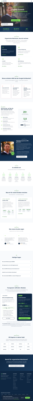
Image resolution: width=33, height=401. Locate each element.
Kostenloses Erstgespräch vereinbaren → (16, 365)
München (12, 346)
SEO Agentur (15, 375)
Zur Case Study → (4, 216)
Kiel (20, 349)
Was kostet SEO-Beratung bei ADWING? (8, 261)
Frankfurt (4, 346)
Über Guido (28, 376)
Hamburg (20, 343)
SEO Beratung (15, 380)
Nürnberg (4, 349)
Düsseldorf (20, 346)
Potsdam (12, 343)
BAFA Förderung (15, 388)
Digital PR (14, 384)
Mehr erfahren (24, 20)
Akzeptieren (27, 397)
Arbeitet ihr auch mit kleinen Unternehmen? (9, 272)
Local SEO (14, 383)
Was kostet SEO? (15, 387)
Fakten (28, 378)
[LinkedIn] (31, 399)
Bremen (28, 349)
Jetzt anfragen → (8, 318)
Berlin (5, 343)
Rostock (12, 349)
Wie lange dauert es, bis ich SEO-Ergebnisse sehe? (10, 265)
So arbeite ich (29, 375)
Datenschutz (28, 382)
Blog (20, 378)
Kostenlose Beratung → (15, 20)
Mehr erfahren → (4, 54)
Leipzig (28, 346)
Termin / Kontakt (29, 379)
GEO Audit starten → (21, 54)
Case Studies (21, 375)
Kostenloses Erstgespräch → (24, 318)
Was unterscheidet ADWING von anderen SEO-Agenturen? (11, 275)
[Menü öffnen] (31, 1)
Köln (28, 343)
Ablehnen (22, 397)
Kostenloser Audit (22, 376)
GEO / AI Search (15, 379)
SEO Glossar (21, 379)
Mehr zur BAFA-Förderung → (21, 156)
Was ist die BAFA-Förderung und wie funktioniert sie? (10, 268)
